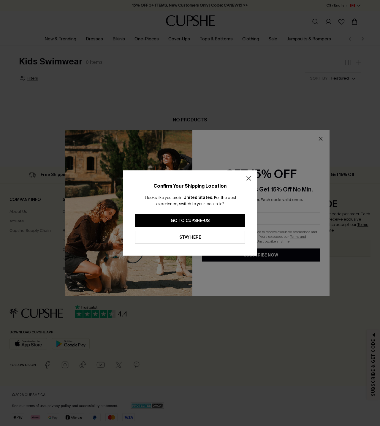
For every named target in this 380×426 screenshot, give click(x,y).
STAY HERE (190, 237)
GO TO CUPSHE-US (190, 221)
